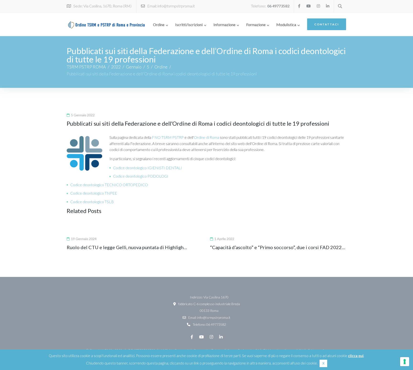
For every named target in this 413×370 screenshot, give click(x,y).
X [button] (323, 363)
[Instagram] (318, 6)
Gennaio (133, 66)
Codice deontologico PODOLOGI (140, 176)
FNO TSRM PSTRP (168, 137)
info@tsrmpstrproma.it (176, 6)
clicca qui (356, 355)
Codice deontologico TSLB (92, 201)
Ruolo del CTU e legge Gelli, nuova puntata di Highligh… (127, 247)
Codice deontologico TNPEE (93, 193)
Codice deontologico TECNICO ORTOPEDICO (109, 184)
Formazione (256, 24)
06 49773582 (278, 6)
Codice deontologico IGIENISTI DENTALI (147, 167)
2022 (116, 66)
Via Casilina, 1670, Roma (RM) (107, 6)
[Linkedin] (327, 6)
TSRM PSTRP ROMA (86, 66)
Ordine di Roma (206, 137)
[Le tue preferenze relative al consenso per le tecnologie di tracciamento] (404, 361)
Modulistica (286, 24)
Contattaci (326, 24)
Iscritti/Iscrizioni (189, 24)
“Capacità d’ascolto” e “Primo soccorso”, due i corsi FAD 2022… (277, 247)
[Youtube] (308, 6)
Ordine (158, 24)
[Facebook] (299, 6)
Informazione (224, 24)
